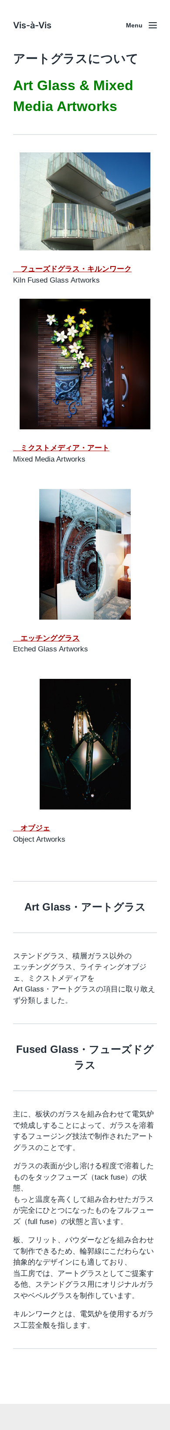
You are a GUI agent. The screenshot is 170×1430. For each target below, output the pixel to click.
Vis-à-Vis (32, 25)
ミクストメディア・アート (61, 448)
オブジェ (31, 828)
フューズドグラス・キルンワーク (72, 269)
